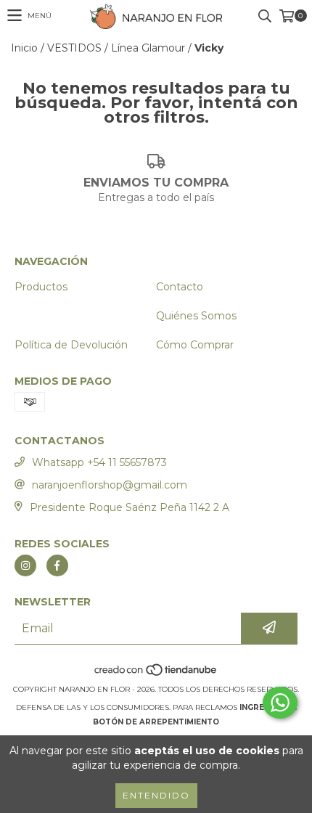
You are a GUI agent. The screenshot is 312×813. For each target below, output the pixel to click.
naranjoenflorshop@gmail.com (109, 484)
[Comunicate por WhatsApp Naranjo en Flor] (280, 703)
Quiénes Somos (196, 315)
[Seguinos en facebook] (57, 565)
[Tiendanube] (156, 674)
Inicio (24, 47)
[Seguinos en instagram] (25, 565)
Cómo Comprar (195, 344)
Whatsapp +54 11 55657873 (99, 462)
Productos (41, 286)
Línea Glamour (148, 47)
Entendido (156, 795)
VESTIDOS (74, 47)
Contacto (179, 286)
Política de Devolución (71, 344)
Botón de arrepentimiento (156, 722)
